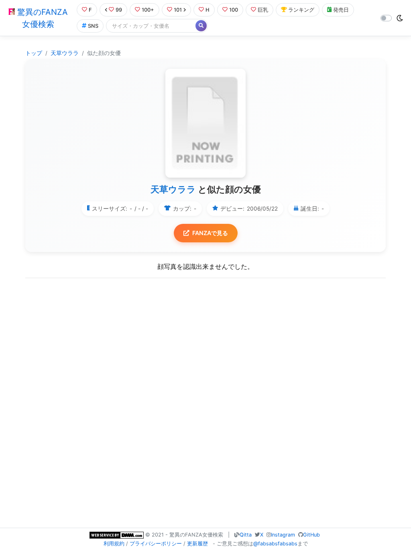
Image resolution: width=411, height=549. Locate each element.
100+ (148, 10)
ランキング (301, 10)
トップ (33, 53)
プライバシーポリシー (156, 544)
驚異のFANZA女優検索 (41, 18)
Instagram (283, 535)
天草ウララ (65, 53)
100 (233, 10)
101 (178, 10)
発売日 (341, 10)
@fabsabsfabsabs (275, 544)
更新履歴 (197, 544)
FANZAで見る (210, 232)
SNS (93, 26)
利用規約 (114, 544)
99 (119, 10)
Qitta (246, 535)
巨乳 (263, 10)
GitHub (311, 535)
